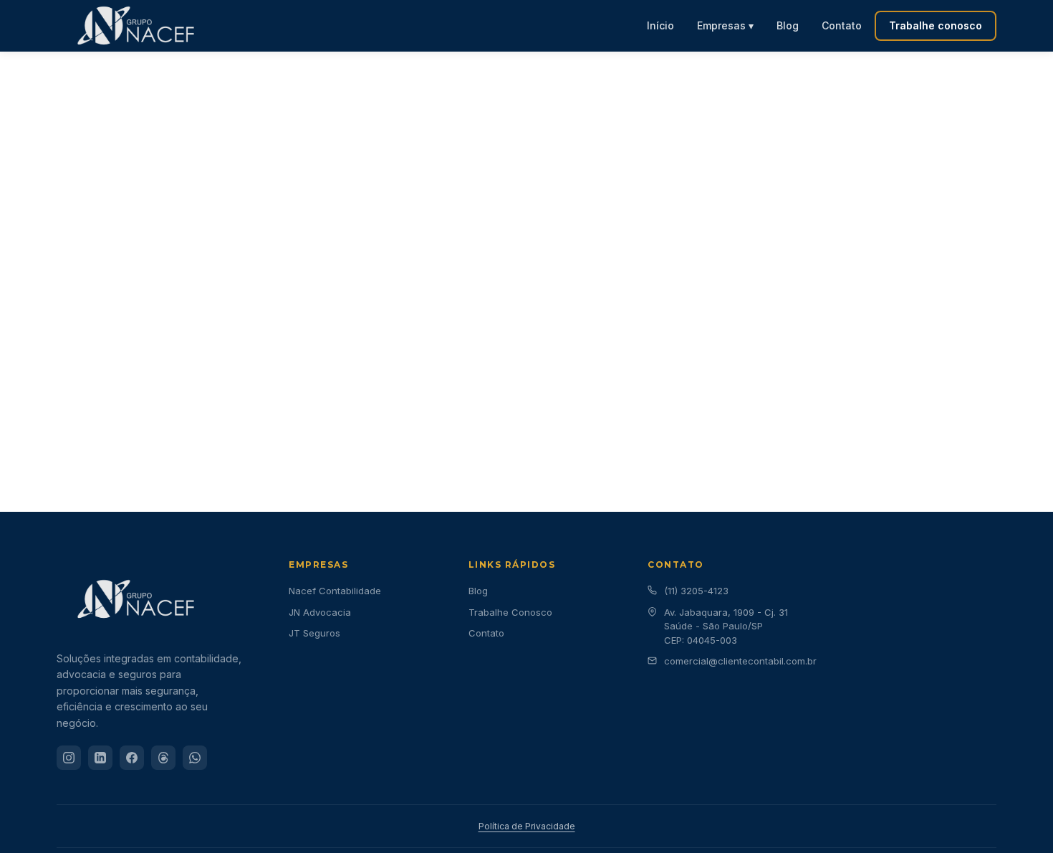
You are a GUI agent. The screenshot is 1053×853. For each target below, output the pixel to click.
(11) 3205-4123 (696, 590)
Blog (787, 25)
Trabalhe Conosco (510, 612)
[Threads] (163, 757)
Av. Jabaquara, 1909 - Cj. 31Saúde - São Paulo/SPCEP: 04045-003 (726, 626)
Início (660, 25)
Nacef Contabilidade (335, 590)
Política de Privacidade (527, 826)
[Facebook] (132, 757)
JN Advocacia (320, 612)
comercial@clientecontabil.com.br (740, 661)
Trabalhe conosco (935, 25)
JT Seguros (314, 633)
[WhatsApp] (195, 757)
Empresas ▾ (725, 25)
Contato (842, 25)
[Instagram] (69, 757)
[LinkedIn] (100, 757)
